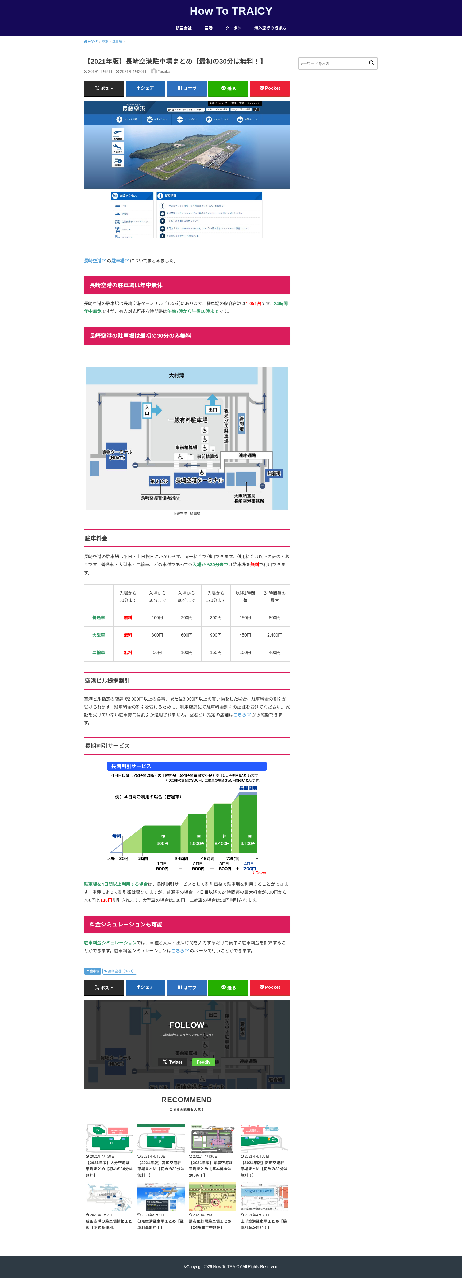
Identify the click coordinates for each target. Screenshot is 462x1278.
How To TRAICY (231, 11)
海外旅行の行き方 (270, 28)
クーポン (233, 28)
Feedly (203, 1062)
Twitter (175, 1062)
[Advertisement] (338, 172)
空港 (209, 28)
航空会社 (184, 28)
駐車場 (94, 971)
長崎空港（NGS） (121, 971)
